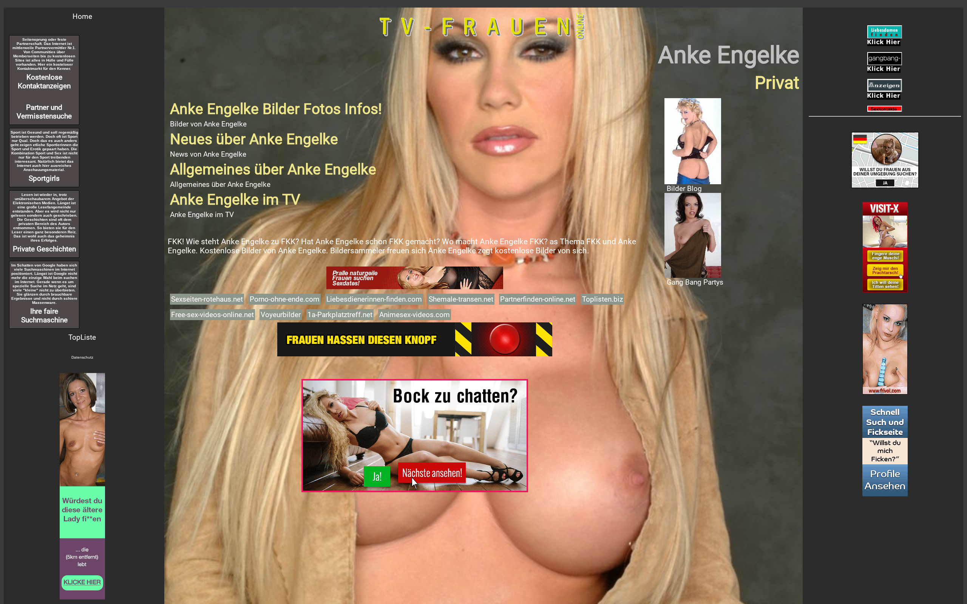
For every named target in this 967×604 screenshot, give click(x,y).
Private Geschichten (44, 249)
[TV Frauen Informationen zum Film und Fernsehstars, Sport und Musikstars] (415, 334)
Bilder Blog (684, 188)
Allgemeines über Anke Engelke (220, 184)
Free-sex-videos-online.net (212, 314)
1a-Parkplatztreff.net (339, 314)
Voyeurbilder (281, 314)
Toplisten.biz (602, 299)
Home (82, 16)
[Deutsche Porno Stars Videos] (82, 486)
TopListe (82, 337)
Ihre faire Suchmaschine (44, 315)
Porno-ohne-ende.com (285, 299)
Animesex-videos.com (414, 314)
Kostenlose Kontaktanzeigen (44, 81)
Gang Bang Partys (695, 282)
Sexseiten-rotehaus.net (207, 299)
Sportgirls (44, 178)
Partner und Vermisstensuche (44, 111)
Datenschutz (82, 357)
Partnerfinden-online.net (537, 299)
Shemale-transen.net (461, 299)
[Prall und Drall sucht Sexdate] (415, 277)
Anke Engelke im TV (202, 214)
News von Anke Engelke (208, 154)
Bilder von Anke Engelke (208, 124)
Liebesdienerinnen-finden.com (374, 299)
